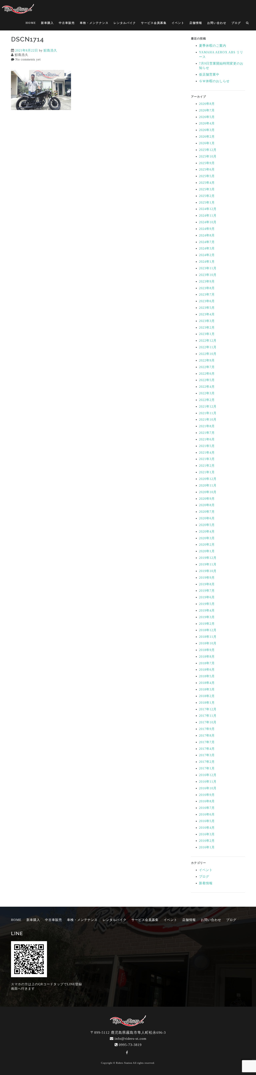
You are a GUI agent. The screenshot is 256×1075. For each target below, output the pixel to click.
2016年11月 (208, 781)
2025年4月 (207, 182)
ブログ (236, 22)
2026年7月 (207, 110)
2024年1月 (207, 261)
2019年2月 (207, 623)
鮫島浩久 (50, 50)
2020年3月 (207, 538)
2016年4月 (207, 827)
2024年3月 (207, 248)
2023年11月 (208, 268)
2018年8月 (207, 656)
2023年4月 (207, 314)
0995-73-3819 (130, 1045)
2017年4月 (207, 748)
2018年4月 (207, 682)
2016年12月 (208, 775)
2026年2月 (207, 136)
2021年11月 (208, 413)
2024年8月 (207, 235)
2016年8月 (207, 801)
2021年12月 (208, 406)
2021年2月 (207, 465)
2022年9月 (207, 360)
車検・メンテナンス (94, 22)
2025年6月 (207, 169)
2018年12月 (208, 630)
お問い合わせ (216, 22)
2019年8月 (207, 584)
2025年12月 (208, 149)
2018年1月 (207, 702)
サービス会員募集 (154, 22)
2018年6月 (207, 669)
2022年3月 (207, 393)
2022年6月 (207, 373)
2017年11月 (208, 715)
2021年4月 (207, 452)
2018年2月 (207, 696)
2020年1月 (207, 551)
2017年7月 (207, 742)
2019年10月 (208, 571)
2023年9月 (207, 281)
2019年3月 (207, 617)
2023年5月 (207, 307)
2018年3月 (207, 689)
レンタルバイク (125, 22)
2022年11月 (208, 347)
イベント (178, 22)
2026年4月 (207, 123)
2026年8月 (207, 103)
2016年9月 (207, 794)
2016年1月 (207, 847)
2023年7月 (207, 294)
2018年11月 (208, 636)
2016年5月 (207, 821)
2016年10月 (208, 788)
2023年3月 (207, 321)
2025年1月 (207, 202)
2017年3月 (207, 755)
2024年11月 (208, 215)
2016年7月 (207, 808)
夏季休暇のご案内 (212, 45)
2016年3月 (207, 834)
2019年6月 (207, 597)
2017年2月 (207, 761)
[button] (247, 23)
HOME (31, 22)
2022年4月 (207, 386)
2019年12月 (208, 557)
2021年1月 (207, 472)
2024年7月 (207, 242)
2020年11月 (208, 485)
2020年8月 (207, 505)
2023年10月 (208, 275)
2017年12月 (208, 709)
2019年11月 (208, 564)
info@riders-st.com (130, 1039)
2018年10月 (208, 643)
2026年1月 (207, 143)
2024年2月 (207, 255)
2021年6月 (207, 439)
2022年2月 (207, 400)
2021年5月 (207, 446)
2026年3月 (207, 130)
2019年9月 (207, 577)
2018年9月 (207, 650)
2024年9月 (207, 228)
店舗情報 (195, 22)
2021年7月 (207, 432)
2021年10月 (208, 419)
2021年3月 (207, 459)
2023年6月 (207, 301)
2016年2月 (207, 840)
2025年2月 (207, 196)
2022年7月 (207, 367)
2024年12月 (208, 209)
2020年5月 (207, 525)
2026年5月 (207, 117)
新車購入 (47, 22)
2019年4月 (207, 610)
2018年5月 (207, 676)
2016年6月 (207, 814)
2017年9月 (207, 729)
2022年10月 (208, 353)
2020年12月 (208, 478)
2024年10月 (208, 222)
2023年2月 (207, 327)
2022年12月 (208, 340)
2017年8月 (207, 735)
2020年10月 (208, 492)
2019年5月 (207, 604)
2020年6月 (207, 518)
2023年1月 (207, 334)
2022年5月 (207, 380)
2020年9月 (207, 498)
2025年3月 (207, 189)
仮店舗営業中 (209, 74)
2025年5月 (207, 176)
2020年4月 (207, 531)
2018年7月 (207, 663)
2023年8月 (207, 288)
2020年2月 (207, 544)
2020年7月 (207, 511)
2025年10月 (208, 156)
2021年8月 (207, 426)
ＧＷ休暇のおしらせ (214, 81)
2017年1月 (207, 768)
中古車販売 (67, 22)
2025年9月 (207, 163)
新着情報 (206, 883)
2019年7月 (207, 590)
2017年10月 (208, 722)
